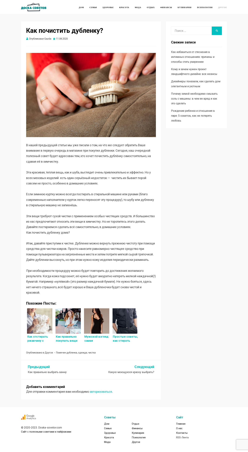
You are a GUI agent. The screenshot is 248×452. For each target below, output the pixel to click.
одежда (82, 352)
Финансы (166, 7)
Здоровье (108, 7)
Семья (93, 7)
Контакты (182, 432)
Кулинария (184, 7)
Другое (222, 7)
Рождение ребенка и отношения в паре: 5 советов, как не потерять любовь (193, 115)
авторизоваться (101, 391)
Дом (81, 7)
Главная (180, 423)
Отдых (151, 7)
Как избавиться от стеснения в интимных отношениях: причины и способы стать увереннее (192, 56)
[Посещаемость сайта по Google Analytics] (28, 417)
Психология (205, 7)
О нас (179, 428)
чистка (92, 352)
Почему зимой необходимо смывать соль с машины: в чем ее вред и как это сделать (194, 98)
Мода (138, 7)
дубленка (71, 352)
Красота (124, 7)
